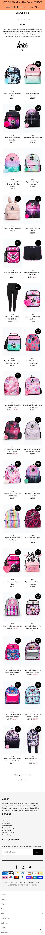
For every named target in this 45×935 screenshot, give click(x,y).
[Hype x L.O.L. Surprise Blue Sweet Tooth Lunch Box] (12, 651)
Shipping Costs (7, 825)
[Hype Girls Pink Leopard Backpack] (32, 518)
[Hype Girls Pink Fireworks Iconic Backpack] (12, 430)
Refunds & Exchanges (8, 828)
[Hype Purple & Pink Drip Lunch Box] (12, 118)
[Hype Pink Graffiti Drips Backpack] (32, 474)
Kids (2, 914)
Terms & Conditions (8, 832)
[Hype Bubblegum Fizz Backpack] (32, 74)
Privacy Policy (6, 830)
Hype (23, 19)
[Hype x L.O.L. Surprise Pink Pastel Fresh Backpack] (32, 651)
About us (5, 821)
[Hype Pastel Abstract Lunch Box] (12, 74)
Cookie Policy (6, 835)
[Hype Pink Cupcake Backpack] (12, 607)
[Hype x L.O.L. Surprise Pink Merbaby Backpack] (32, 695)
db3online (22, 13)
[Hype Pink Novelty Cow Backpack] (32, 562)
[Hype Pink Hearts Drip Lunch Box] (12, 562)
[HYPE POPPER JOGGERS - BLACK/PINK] (12, 297)
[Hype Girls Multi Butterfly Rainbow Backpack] (12, 518)
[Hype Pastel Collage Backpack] (32, 162)
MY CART (33, 7)
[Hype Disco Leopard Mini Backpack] (32, 739)
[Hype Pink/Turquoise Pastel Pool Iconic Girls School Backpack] (12, 162)
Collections (4, 923)
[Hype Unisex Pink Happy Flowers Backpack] (32, 342)
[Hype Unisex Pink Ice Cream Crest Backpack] (12, 474)
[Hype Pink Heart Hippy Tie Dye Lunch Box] (12, 253)
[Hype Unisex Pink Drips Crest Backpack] (32, 118)
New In (3, 899)
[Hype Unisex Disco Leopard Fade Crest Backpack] (12, 739)
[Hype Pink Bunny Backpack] (12, 209)
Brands (3, 928)
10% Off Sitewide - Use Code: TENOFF (22, 2)
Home (17, 19)
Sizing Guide (6, 823)
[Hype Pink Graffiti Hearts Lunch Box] (32, 297)
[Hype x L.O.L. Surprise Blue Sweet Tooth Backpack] (12, 695)
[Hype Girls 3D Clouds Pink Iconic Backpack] (12, 386)
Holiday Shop (5, 918)
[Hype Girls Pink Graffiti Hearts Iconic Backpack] (32, 386)
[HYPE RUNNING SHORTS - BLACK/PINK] (32, 253)
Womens (3, 904)
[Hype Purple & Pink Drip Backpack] (32, 209)
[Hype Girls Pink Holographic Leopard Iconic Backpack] (32, 430)
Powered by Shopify (29, 885)
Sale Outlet (4, 932)
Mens (2, 909)
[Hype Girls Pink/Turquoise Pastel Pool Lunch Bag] (12, 342)
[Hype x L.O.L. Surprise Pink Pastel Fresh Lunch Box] (32, 607)
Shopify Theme (33, 883)
